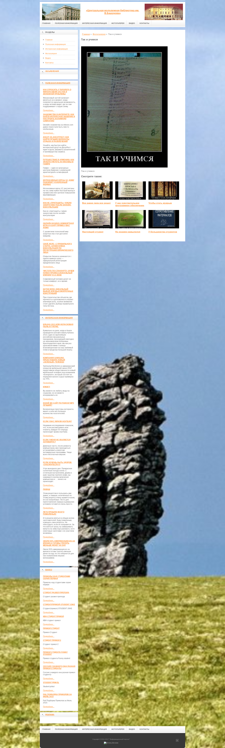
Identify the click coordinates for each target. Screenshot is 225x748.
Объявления (52, 71)
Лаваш (46, 489)
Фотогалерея (117, 23)
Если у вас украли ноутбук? (57, 421)
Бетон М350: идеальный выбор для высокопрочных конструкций (58, 291)
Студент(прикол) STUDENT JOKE (59, 604)
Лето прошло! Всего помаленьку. (53, 513)
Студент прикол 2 (52, 640)
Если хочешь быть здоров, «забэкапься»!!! (57, 463)
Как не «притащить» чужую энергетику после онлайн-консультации (57, 205)
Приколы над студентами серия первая (56, 577)
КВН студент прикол (53, 616)
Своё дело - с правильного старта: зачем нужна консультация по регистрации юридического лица (58, 248)
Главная (46, 23)
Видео (132, 23)
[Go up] (177, 741)
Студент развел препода (56, 593)
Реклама (49, 715)
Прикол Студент (51, 628)
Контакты (144, 23)
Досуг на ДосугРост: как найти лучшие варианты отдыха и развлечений (56, 139)
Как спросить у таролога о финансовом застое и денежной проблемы (57, 92)
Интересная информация (94, 23)
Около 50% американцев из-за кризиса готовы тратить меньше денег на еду (59, 543)
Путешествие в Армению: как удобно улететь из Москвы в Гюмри (58, 162)
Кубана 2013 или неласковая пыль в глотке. (58, 325)
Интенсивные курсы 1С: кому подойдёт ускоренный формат (58, 182)
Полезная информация (66, 23)
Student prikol (51, 682)
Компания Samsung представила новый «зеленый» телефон (54, 360)
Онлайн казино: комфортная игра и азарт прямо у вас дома (58, 225)
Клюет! (46, 387)
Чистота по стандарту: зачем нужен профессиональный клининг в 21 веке (58, 273)
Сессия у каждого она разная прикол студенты (59, 667)
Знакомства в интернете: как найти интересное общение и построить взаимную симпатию (59, 117)
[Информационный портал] (61, 11)
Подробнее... (48, 110)
